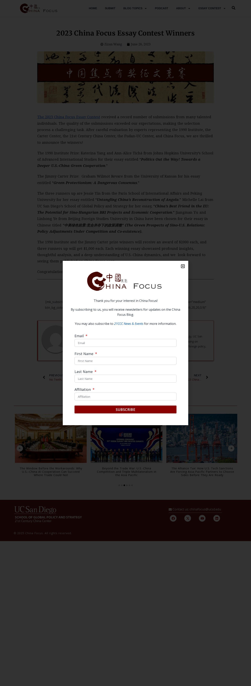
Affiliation (83, 390)
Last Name (84, 372)
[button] (182, 266)
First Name (84, 354)
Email (80, 336)
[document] (125, 343)
